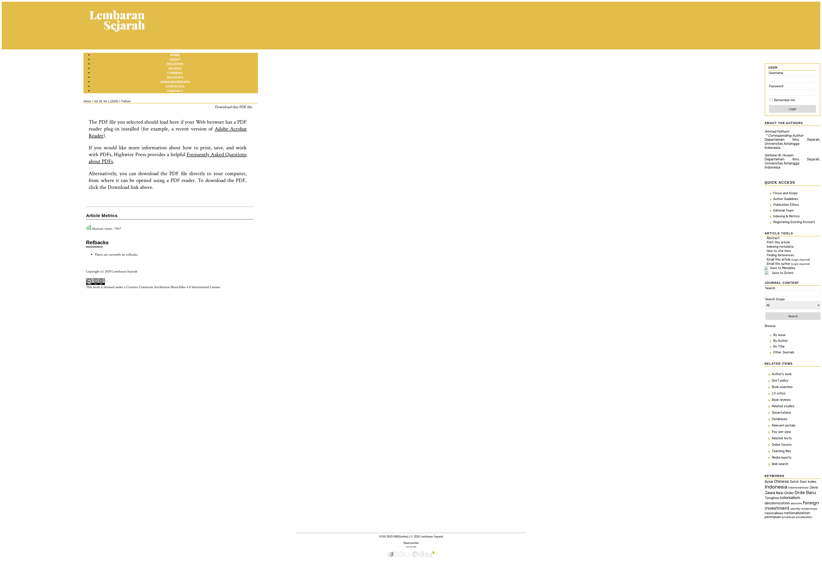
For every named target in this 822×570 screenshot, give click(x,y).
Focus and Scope (785, 193)
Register (175, 64)
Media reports (781, 457)
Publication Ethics (786, 205)
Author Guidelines (785, 199)
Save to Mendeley (782, 268)
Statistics (175, 86)
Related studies (783, 406)
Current (175, 73)
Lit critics (779, 393)
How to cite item (779, 251)
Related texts (782, 438)
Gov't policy (780, 380)
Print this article (778, 242)
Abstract (773, 238)
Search (175, 68)
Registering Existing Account (794, 222)
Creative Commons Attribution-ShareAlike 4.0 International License (173, 287)
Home (175, 55)
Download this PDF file (233, 107)
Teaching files (781, 451)
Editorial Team (783, 210)
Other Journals (783, 352)
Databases (779, 419)
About (175, 59)
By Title (779, 346)
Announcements (175, 82)
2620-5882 (393, 536)
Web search (780, 464)
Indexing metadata (780, 247)
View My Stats (411, 547)
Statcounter (411, 543)
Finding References (780, 255)
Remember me (784, 100)
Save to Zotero (782, 273)
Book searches (782, 387)
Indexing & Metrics (786, 216)
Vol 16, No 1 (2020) (106, 101)
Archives (175, 77)
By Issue (779, 335)
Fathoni (126, 101)
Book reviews (781, 400)
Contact (175, 91)
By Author (780, 341)
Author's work (782, 374)
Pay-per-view (781, 432)
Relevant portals (783, 425)
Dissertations (781, 413)
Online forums (782, 445)
